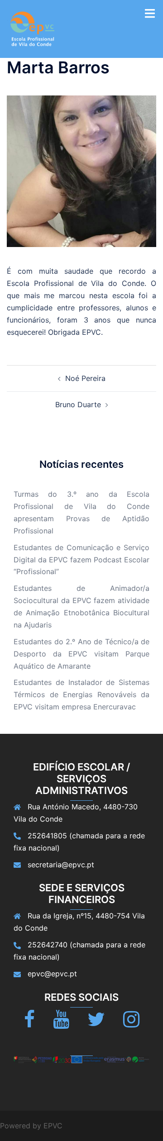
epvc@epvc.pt (52, 973)
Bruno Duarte (78, 404)
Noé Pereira (85, 378)
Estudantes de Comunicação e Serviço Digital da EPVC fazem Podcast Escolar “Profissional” (81, 559)
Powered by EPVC (31, 1125)
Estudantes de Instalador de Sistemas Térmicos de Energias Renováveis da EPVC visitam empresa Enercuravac (81, 694)
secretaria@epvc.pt (61, 864)
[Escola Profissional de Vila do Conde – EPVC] (32, 28)
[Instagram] (131, 1023)
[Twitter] (96, 1023)
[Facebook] (29, 1023)
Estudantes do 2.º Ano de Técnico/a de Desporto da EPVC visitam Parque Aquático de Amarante (81, 653)
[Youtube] (61, 1023)
